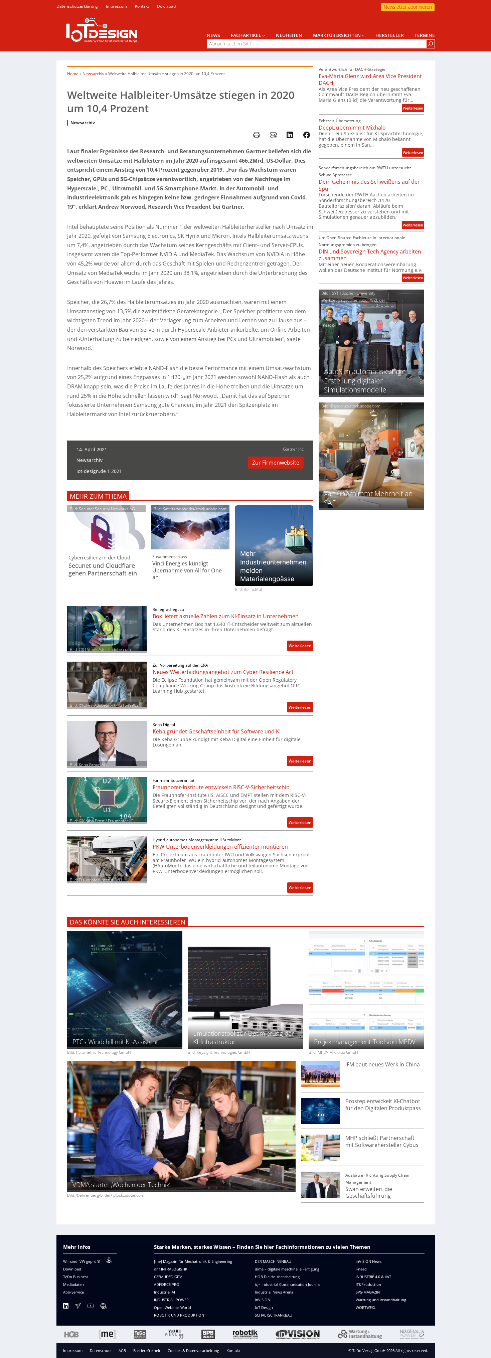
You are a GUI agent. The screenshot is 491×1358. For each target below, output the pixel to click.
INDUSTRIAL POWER (171, 1299)
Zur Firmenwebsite (275, 462)
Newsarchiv (93, 73)
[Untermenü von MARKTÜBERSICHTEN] (363, 35)
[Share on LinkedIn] (290, 135)
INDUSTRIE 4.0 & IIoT (373, 1276)
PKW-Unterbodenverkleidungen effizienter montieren (220, 846)
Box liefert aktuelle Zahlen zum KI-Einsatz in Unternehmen (226, 616)
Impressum (73, 1350)
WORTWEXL (366, 1307)
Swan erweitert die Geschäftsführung (368, 1192)
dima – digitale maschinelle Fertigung (287, 1268)
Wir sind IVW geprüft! (81, 1261)
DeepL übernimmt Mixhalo (352, 127)
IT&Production (368, 1284)
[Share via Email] (273, 135)
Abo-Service (73, 1292)
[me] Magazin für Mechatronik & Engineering (193, 1261)
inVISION (262, 1299)
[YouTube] (90, 1307)
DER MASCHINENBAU (273, 1261)
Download (72, 1268)
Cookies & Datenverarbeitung (193, 1350)
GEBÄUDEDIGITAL (169, 1276)
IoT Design (264, 1307)
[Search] (431, 44)
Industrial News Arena (274, 1292)
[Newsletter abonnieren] (77, 1307)
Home (72, 73)
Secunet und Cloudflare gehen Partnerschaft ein (102, 569)
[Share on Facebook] (306, 135)
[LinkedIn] (65, 1307)
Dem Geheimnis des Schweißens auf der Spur (369, 185)
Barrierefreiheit (146, 1350)
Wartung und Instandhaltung (381, 1299)
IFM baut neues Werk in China (382, 1064)
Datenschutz (100, 1350)
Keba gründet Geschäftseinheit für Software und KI (217, 731)
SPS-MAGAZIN (368, 1292)
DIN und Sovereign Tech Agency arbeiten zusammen (370, 255)
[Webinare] (103, 1307)
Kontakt (233, 1350)
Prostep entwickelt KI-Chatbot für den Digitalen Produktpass (383, 1105)
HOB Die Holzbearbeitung (277, 1276)
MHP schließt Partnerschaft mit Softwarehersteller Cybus (382, 1141)
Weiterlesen (301, 647)
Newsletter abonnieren (408, 7)
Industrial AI (164, 1292)
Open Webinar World (172, 1307)
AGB (122, 1350)
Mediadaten (73, 1284)
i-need (361, 1268)
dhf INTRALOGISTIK (170, 1268)
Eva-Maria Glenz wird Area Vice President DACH (370, 80)
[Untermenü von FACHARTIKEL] (263, 35)
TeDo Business (75, 1276)
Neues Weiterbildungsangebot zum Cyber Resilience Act (223, 672)
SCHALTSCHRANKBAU (273, 1315)
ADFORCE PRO (166, 1284)
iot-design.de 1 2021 (99, 471)
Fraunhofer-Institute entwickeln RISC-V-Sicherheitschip (221, 787)
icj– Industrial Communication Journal (288, 1284)
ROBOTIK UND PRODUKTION (179, 1315)
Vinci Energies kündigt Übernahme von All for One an (187, 570)
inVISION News (368, 1261)
